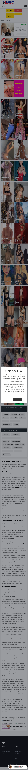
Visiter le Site (18, 399)
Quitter (9, 399)
